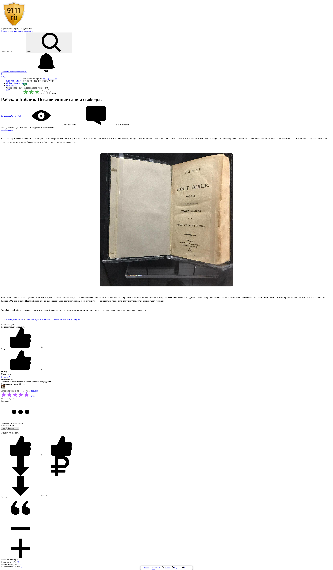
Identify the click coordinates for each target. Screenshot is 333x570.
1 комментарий (7, 324)
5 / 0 (3, 349)
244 (19, 564)
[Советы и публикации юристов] (14, 26)
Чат (3, 428)
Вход (3, 76)
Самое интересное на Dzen (38, 319)
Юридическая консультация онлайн (17, 31)
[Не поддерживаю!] (61, 455)
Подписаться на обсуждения (38, 382)
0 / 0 (5, 372)
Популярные (6, 384)
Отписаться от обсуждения (13, 382)
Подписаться (6, 374)
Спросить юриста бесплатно (14, 72)
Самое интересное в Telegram (67, 319)
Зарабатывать (7, 130)
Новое (11, 85)
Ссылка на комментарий (12, 423)
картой (43, 495)
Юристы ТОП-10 (13, 81)
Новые (16, 384)
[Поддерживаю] (21, 455)
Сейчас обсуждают (14, 83)
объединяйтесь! (26, 29)
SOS (8, 90)
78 (18, 562)
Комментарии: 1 (8, 379)
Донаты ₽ (5, 377)
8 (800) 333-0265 (50, 79)
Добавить (167, 567)
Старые (22, 384)
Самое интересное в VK (12, 319)
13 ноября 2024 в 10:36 (11, 116)
